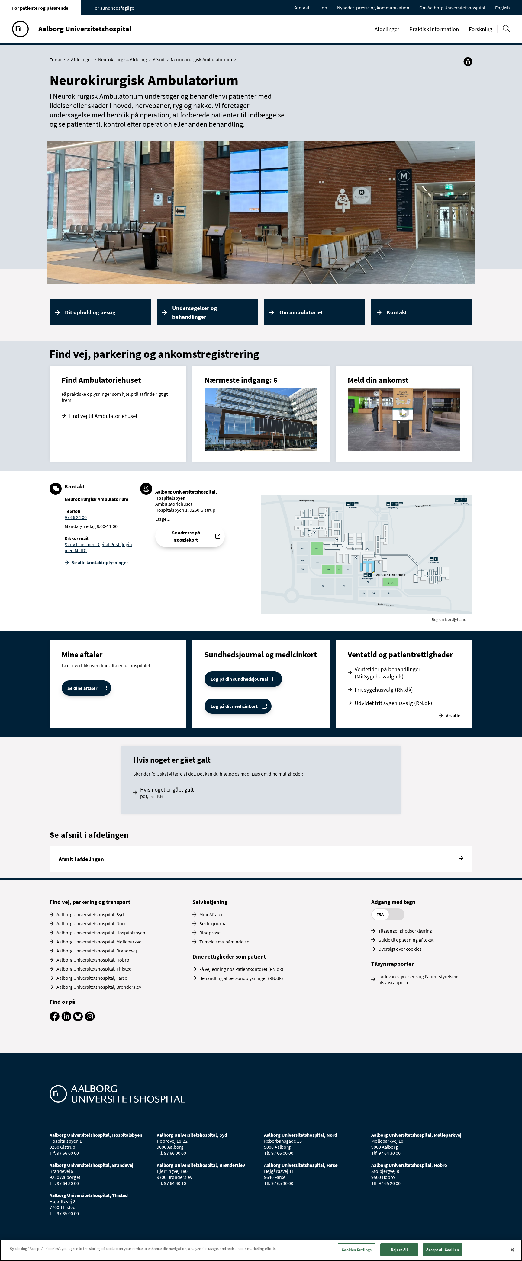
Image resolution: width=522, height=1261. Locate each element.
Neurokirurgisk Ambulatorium (201, 59)
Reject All (399, 1249)
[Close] (512, 1249)
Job (323, 8)
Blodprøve (210, 933)
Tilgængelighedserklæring (405, 931)
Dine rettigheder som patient (229, 956)
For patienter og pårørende (40, 8)
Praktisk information (434, 29)
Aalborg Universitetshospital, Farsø (91, 978)
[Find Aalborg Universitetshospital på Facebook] (55, 1019)
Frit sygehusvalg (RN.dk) (384, 689)
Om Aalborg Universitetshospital (452, 8)
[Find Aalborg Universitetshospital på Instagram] (90, 1019)
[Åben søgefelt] (506, 28)
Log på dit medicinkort (234, 706)
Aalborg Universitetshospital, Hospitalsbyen (100, 933)
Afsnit (159, 59)
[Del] (467, 61)
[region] (261, 1250)
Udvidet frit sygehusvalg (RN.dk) (393, 702)
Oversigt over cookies (400, 949)
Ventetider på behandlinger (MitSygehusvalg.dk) (387, 672)
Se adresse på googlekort (186, 536)
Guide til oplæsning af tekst (405, 940)
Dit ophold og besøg (90, 312)
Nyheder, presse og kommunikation (373, 8)
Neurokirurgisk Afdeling (122, 59)
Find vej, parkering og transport (90, 901)
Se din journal (213, 923)
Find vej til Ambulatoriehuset (103, 415)
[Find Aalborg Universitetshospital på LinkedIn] (66, 1019)
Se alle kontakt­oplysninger (100, 562)
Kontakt (301, 8)
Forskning (480, 29)
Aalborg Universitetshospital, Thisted (94, 969)
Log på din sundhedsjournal (239, 679)
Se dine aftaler (82, 688)
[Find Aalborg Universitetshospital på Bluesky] (78, 1019)
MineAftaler (211, 914)
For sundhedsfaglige (113, 8)
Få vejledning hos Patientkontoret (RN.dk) (241, 969)
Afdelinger (387, 29)
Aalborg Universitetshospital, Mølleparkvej (99, 942)
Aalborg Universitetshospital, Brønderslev (98, 987)
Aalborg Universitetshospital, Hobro (92, 960)
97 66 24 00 (76, 517)
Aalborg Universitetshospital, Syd (90, 914)
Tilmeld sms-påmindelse (224, 942)
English (502, 8)
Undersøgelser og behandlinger (194, 312)
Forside (57, 59)
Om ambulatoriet (301, 312)
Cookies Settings (357, 1249)
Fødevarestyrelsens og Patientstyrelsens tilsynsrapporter (418, 979)
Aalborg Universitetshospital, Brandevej (96, 951)
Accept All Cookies (442, 1249)
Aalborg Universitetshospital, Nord (91, 923)
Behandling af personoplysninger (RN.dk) (241, 978)
